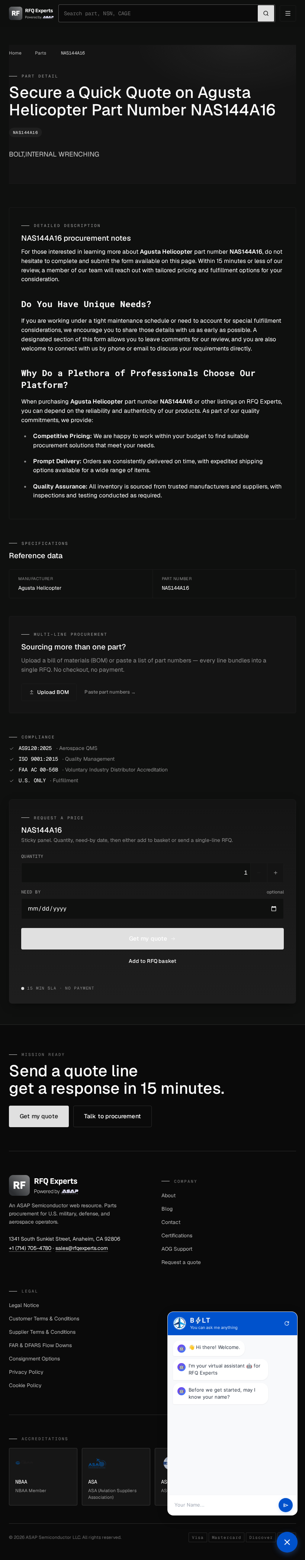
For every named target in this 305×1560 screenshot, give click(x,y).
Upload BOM (53, 692)
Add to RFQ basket (152, 961)
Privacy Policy (26, 1372)
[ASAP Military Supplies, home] (31, 13)
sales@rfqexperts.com (81, 1248)
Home (15, 53)
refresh (286, 1323)
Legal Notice (24, 1305)
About (168, 1195)
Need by (152, 892)
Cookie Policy (25, 1385)
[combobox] (161, 13)
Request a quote (181, 1262)
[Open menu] (288, 13)
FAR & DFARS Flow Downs (40, 1345)
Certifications (176, 1235)
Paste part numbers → (110, 692)
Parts (40, 53)
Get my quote (148, 938)
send (286, 1505)
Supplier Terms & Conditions (42, 1332)
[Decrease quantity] (259, 872)
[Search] (266, 13)
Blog (167, 1208)
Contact (170, 1222)
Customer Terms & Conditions (44, 1318)
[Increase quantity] (275, 872)
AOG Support (176, 1248)
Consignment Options (34, 1358)
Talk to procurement (112, 1116)
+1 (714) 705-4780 (30, 1248)
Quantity (32, 856)
